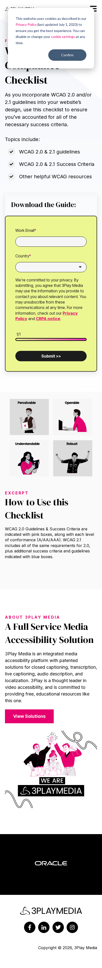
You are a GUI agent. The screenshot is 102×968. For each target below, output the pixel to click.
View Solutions (29, 716)
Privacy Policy (26, 24)
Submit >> (51, 356)
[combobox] (51, 267)
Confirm (67, 55)
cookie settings (63, 36)
